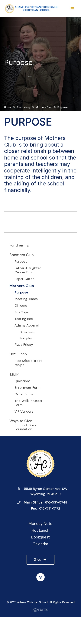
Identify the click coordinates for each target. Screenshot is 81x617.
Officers (21, 306)
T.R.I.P (13, 374)
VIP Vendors (24, 412)
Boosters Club (21, 255)
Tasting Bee (24, 319)
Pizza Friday (24, 345)
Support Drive (25, 425)
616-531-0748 (56, 502)
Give (37, 559)
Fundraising (19, 245)
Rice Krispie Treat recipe (28, 363)
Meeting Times (26, 299)
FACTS (40, 577)
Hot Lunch (18, 354)
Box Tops (22, 312)
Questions (23, 381)
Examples (26, 338)
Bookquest (40, 537)
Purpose (21, 262)
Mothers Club (21, 286)
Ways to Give (20, 421)
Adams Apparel (27, 326)
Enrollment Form (27, 388)
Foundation (23, 429)
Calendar (40, 543)
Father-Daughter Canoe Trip (28, 270)
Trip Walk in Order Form (29, 403)
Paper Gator (24, 279)
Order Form (27, 332)
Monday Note (40, 523)
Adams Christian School (40, 464)
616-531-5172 (49, 508)
